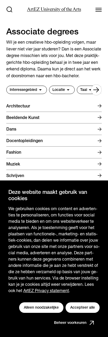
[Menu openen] (98, 9)
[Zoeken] (9, 9)
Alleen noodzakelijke (41, 307)
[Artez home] (54, 9)
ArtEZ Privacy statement (46, 290)
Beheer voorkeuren (70, 322)
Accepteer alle (82, 307)
